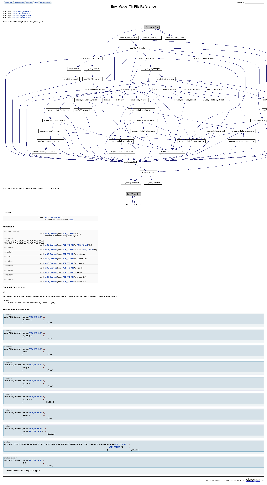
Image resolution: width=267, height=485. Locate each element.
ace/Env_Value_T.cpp (22, 17)
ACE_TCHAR (68, 234)
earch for (241, 2)
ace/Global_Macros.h (22, 11)
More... (71, 219)
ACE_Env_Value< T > (54, 217)
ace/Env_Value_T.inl (22, 15)
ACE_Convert (51, 234)
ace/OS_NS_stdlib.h (21, 13)
